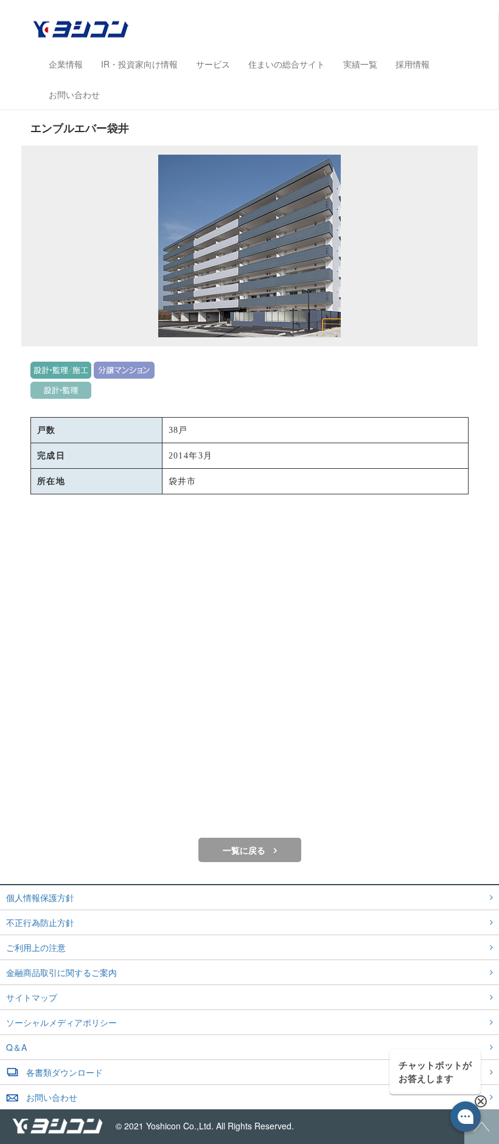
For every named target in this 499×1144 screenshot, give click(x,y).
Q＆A (16, 1047)
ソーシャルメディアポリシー (61, 1022)
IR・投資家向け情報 (139, 64)
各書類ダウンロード (64, 1072)
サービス (213, 64)
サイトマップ (31, 997)
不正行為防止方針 (40, 922)
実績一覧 (360, 64)
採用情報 (413, 64)
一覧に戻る (244, 850)
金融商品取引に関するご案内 (61, 972)
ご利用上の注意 (36, 947)
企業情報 (66, 64)
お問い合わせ (74, 94)
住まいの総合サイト (286, 64)
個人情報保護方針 (40, 897)
